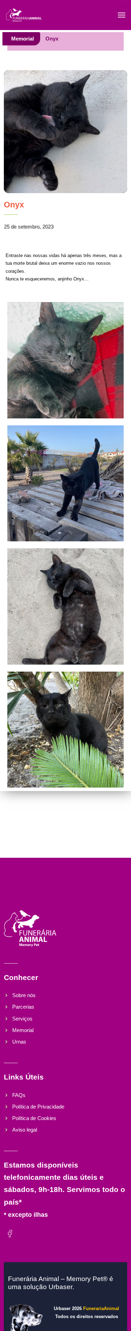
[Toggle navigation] (121, 15)
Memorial (22, 39)
